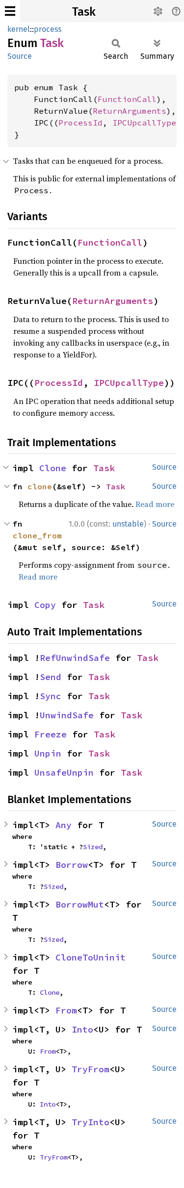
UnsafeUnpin (64, 772)
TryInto (90, 1122)
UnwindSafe (67, 715)
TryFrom (90, 1069)
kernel (18, 29)
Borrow (71, 864)
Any (63, 825)
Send (50, 676)
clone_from (37, 535)
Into (82, 1029)
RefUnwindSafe (75, 657)
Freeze (50, 734)
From (66, 1010)
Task (84, 12)
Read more (154, 504)
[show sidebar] (10, 11)
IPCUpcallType (144, 122)
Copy (45, 604)
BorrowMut (79, 904)
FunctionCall (127, 99)
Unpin (47, 753)
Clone (52, 468)
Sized (93, 846)
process (47, 29)
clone (39, 486)
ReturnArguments (129, 111)
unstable (128, 524)
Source (19, 56)
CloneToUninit (90, 957)
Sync (50, 696)
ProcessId (80, 122)
